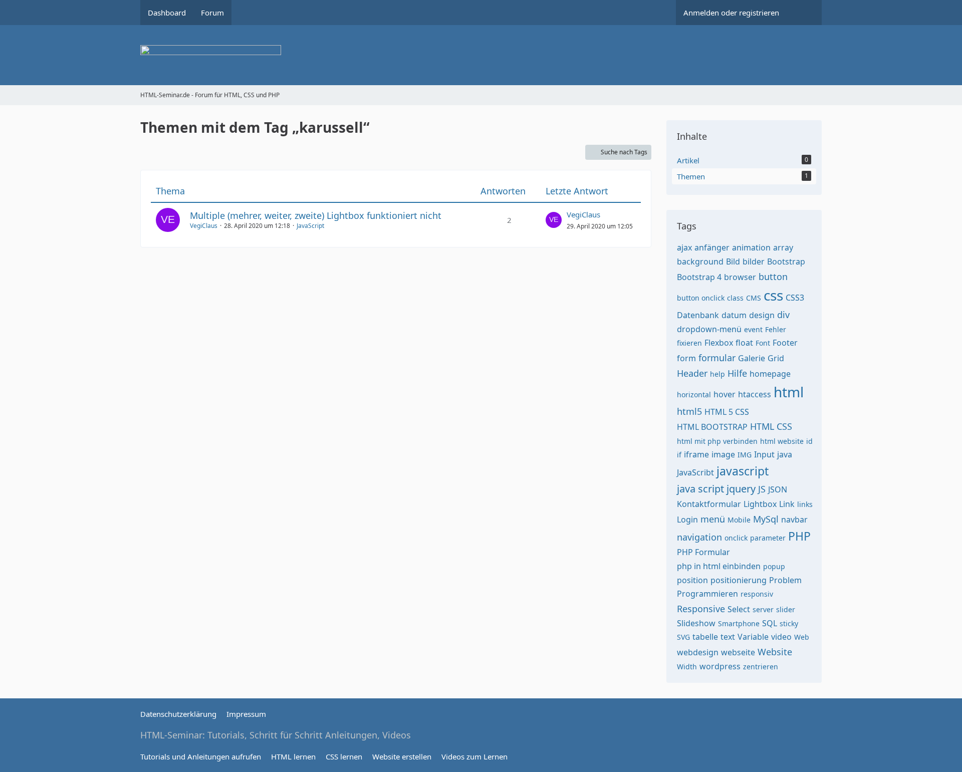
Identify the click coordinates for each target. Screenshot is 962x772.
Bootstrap (786, 261)
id (809, 441)
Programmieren (707, 593)
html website (782, 441)
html (789, 391)
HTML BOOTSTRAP (712, 426)
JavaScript (310, 225)
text (727, 636)
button (773, 277)
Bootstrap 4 (699, 277)
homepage (770, 373)
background (700, 261)
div (783, 315)
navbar (794, 519)
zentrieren (760, 666)
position (692, 580)
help (717, 374)
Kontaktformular (709, 503)
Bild (733, 261)
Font (763, 343)
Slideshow (696, 623)
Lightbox (760, 503)
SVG (683, 637)
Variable (753, 636)
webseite (738, 652)
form (686, 358)
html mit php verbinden (717, 441)
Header (692, 373)
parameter (768, 538)
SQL (769, 623)
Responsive (701, 609)
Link (787, 503)
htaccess (754, 394)
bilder (754, 261)
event (753, 329)
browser (740, 277)
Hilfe (737, 373)
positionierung (738, 580)
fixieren (689, 343)
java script (700, 488)
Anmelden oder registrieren (731, 13)
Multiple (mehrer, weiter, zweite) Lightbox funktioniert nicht (315, 215)
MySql (766, 519)
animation (751, 247)
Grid (776, 358)
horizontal (694, 394)
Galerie (751, 358)
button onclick (701, 298)
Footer (785, 342)
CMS (753, 298)
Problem (785, 580)
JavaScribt (695, 472)
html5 (689, 411)
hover (724, 394)
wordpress (720, 666)
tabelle (705, 636)
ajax (684, 247)
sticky (789, 623)
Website (775, 652)
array (783, 247)
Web (801, 637)
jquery (741, 488)
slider (785, 609)
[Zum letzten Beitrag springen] (554, 220)
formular (717, 358)
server (763, 609)
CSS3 (795, 297)
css (773, 295)
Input (764, 454)
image (723, 454)
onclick (736, 538)
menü (712, 519)
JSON (777, 489)
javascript (742, 471)
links (805, 504)
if (679, 454)
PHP (799, 536)
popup (774, 566)
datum (734, 315)
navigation (699, 537)
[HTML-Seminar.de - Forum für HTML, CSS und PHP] (481, 55)
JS (762, 489)
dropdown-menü (709, 329)
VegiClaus (203, 225)
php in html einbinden (719, 566)
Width (687, 666)
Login (687, 519)
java (784, 454)
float (744, 342)
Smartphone (739, 623)
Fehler (775, 329)
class (735, 298)
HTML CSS (771, 426)
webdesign (697, 652)
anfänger (712, 247)
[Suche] (804, 12)
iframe (696, 454)
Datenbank (698, 315)
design (762, 315)
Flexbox (718, 342)
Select (739, 609)
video (781, 636)
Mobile (739, 520)
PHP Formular (703, 552)
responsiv (757, 594)
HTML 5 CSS (726, 411)
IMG (745, 454)
